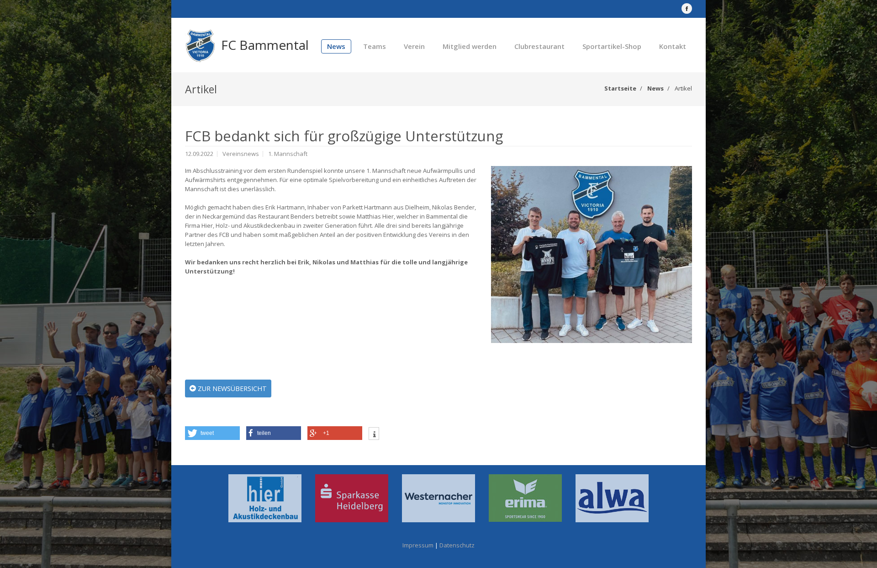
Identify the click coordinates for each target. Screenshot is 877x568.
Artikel (683, 88)
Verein (414, 46)
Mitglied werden (470, 46)
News (336, 46)
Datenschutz (457, 545)
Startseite (620, 88)
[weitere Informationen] (374, 435)
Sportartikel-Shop (611, 46)
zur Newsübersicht (231, 388)
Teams (374, 46)
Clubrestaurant (539, 46)
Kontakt (672, 46)
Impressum (417, 545)
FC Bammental (265, 45)
